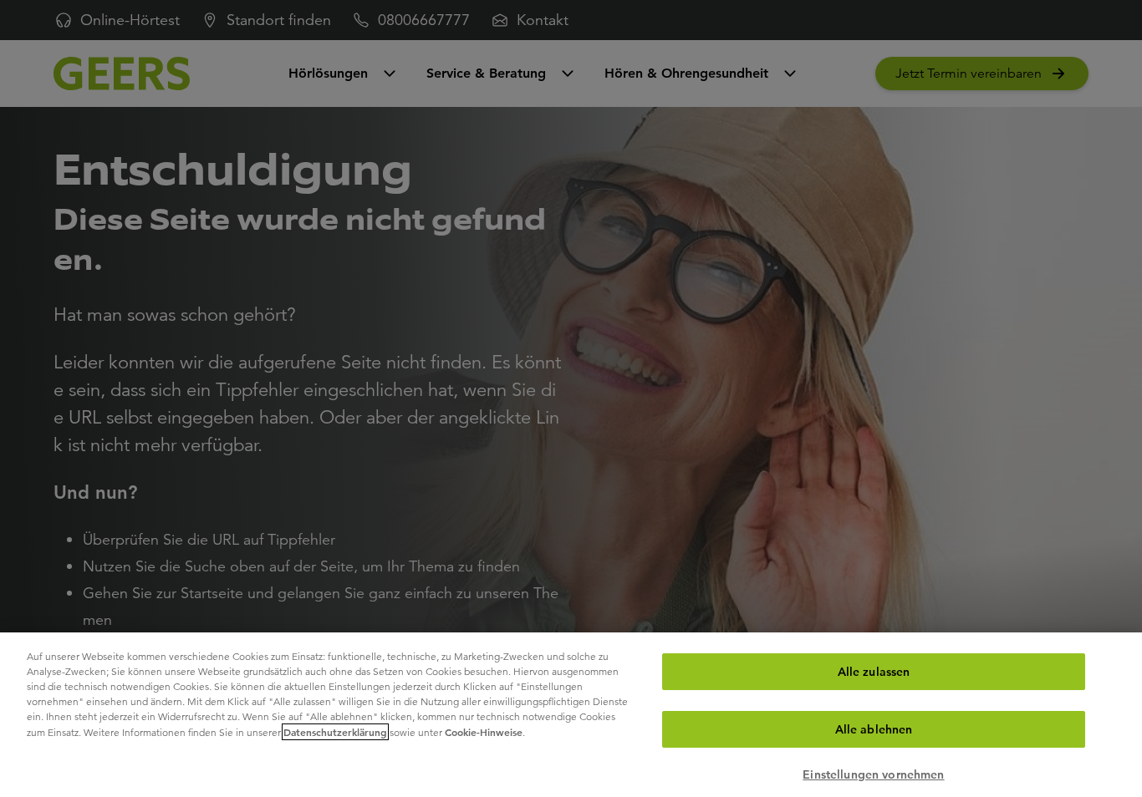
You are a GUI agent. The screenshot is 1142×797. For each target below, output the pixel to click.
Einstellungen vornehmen (873, 774)
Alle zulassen (874, 671)
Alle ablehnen (874, 729)
